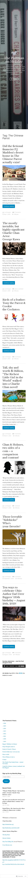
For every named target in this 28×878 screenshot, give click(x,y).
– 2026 (4, 723)
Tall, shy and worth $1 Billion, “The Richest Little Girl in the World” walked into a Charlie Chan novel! (13, 377)
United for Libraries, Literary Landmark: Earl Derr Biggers (13, 766)
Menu (15, 79)
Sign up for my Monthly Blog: (11, 773)
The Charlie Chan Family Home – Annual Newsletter (12, 762)
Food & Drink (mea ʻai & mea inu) (11, 751)
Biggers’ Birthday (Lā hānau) (9, 744)
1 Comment (17, 505)
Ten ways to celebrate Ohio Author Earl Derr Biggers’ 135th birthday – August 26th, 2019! (13, 595)
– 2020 (4, 739)
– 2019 (4, 741)
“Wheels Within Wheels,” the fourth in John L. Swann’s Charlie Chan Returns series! (13, 793)
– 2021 (4, 736)
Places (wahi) (5, 754)
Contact (4, 759)
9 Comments (17, 212)
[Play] (4, 666)
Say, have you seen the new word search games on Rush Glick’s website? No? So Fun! (13, 801)
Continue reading (8, 206)
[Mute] (19, 666)
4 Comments (17, 652)
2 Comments (17, 433)
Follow (6, 781)
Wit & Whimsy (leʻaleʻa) (8, 757)
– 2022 (4, 733)
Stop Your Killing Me (7, 841)
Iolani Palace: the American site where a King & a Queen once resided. (13, 809)
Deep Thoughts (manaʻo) (8, 746)
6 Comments (17, 356)
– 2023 (4, 731)
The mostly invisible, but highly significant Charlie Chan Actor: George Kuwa (13, 231)
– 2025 (4, 726)
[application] (14, 666)
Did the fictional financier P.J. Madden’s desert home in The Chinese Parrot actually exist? (12, 154)
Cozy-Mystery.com (7, 845)
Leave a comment (18, 289)
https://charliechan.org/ (8, 824)
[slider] (22, 666)
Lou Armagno (7, 212)
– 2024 (4, 728)
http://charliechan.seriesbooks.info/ (10, 828)
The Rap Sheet (6, 834)
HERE (21, 673)
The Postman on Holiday (14, 60)
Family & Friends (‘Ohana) (9, 749)
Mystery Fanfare (6, 838)
